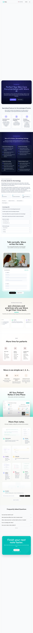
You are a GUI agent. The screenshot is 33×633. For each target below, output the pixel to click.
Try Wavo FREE (12, 292)
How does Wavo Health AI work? (7, 514)
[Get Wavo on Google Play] (27, 496)
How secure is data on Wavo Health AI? (9, 525)
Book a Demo (20, 99)
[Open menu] (29, 2)
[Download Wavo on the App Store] (22, 496)
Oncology (4, 231)
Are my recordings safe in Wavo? (7, 522)
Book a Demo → (20, 292)
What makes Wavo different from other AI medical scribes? (12, 517)
